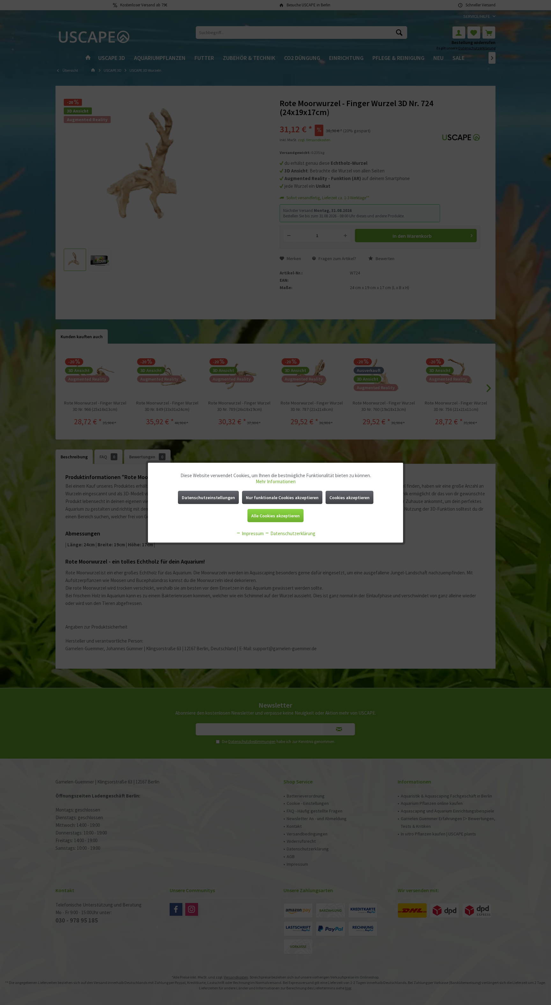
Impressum (252, 533)
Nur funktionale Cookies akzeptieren (282, 497)
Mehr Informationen (276, 481)
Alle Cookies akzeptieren (275, 515)
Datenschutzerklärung (292, 533)
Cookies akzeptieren (349, 497)
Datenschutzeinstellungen (208, 497)
